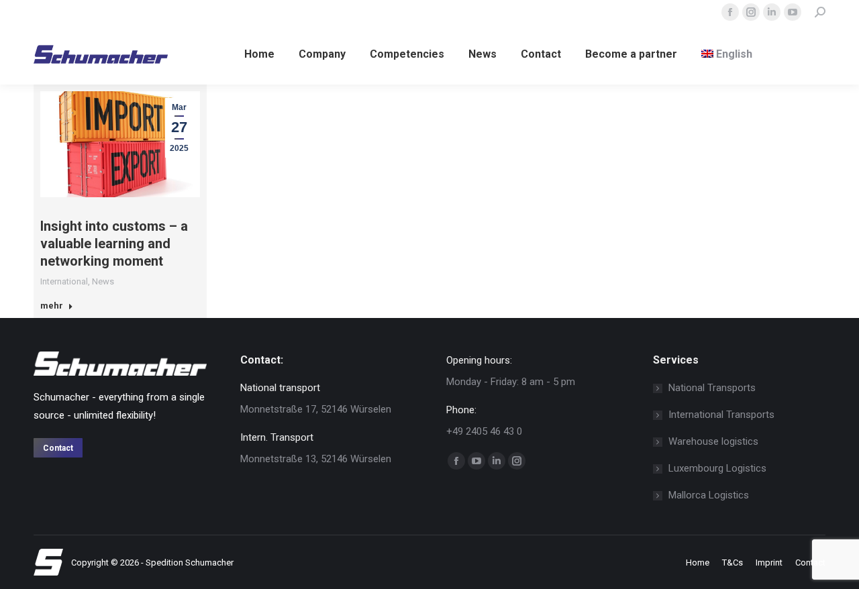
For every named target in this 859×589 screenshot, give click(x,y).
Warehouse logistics (713, 441)
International (64, 281)
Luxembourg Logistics (717, 468)
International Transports (721, 415)
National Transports (712, 388)
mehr (51, 306)
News (103, 281)
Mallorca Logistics (708, 495)
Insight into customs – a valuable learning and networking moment (114, 243)
